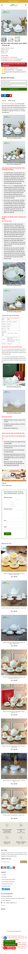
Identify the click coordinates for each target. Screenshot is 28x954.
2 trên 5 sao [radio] (14, 499)
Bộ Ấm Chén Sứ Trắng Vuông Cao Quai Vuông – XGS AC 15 (14, 574)
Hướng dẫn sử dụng (6, 886)
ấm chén (9, 57)
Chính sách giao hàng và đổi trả (8, 879)
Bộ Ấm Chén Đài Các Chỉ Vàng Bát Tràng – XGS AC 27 (14, 712)
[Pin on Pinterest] (10, 95)
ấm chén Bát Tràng (10, 185)
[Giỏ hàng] (26, 5)
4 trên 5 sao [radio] (7, 504)
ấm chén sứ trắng (11, 60)
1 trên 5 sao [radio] (6, 499)
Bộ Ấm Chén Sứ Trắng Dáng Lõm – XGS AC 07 (14, 781)
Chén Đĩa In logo (22, 948)
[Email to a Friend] (7, 95)
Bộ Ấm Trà (8, 936)
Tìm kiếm (4, 874)
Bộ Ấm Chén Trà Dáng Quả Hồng (9, 103)
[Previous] (3, 22)
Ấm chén (4, 356)
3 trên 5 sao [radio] (7, 501)
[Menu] (2, 5)
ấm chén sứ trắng (12, 59)
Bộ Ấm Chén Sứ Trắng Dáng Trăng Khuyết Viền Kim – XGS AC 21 (14, 677)
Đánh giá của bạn (8, 497)
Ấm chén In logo (20, 946)
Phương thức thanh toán (7, 883)
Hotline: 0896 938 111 (14, 1)
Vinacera (14, 949)
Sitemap (3, 905)
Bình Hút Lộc (21, 936)
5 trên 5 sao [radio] (7, 506)
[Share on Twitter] (5, 95)
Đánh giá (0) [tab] (11, 100)
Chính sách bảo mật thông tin (8, 881)
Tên (5, 520)
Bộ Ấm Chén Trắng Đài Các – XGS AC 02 (14, 815)
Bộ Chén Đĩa (14, 936)
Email (5, 527)
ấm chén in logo (6, 349)
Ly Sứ (3, 936)
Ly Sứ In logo (12, 946)
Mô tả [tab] (4, 100)
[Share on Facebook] (2, 95)
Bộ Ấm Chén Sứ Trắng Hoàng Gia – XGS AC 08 (14, 608)
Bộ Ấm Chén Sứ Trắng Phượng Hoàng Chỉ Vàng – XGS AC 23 (14, 643)
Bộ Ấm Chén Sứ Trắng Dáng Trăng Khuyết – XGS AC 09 (14, 747)
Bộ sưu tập (4, 877)
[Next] (24, 22)
